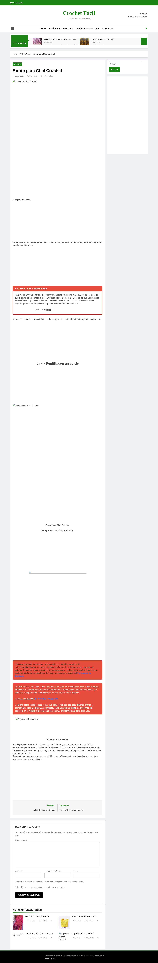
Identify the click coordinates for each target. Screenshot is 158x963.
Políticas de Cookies (88, 28)
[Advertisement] (57, 221)
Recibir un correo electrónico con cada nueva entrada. (41, 887)
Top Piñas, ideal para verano (39, 933)
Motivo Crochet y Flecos (37, 916)
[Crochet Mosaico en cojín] (84, 42)
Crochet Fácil (79, 13)
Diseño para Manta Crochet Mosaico (60, 39)
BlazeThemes (50, 958)
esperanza (19, 76)
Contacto (107, 28)
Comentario (21, 841)
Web (76, 871)
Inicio (43, 28)
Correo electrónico (53, 871)
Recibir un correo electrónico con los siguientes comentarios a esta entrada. (50, 882)
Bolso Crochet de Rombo (83, 916)
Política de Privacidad (61, 28)
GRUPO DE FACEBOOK (46, 699)
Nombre (19, 871)
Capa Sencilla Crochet (82, 933)
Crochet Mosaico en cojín (103, 39)
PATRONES (17, 64)
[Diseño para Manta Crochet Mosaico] (37, 42)
